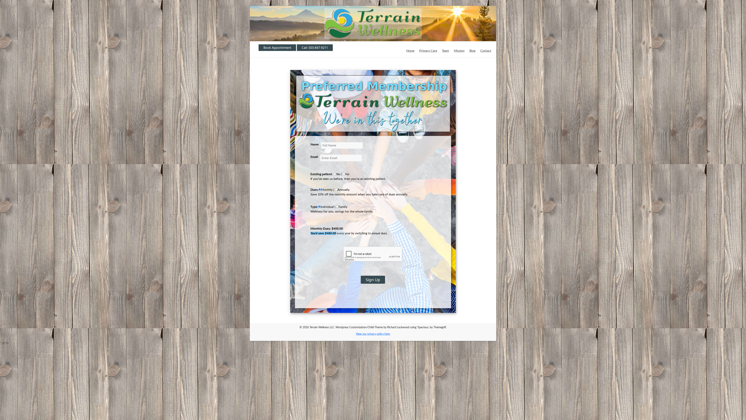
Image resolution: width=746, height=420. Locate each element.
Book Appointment (277, 48)
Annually (343, 189)
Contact (485, 50)
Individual (327, 206)
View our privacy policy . (373, 334)
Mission (459, 50)
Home (410, 50)
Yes (338, 174)
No (347, 174)
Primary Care (428, 50)
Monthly (327, 189)
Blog (472, 50)
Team (445, 50)
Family (343, 206)
